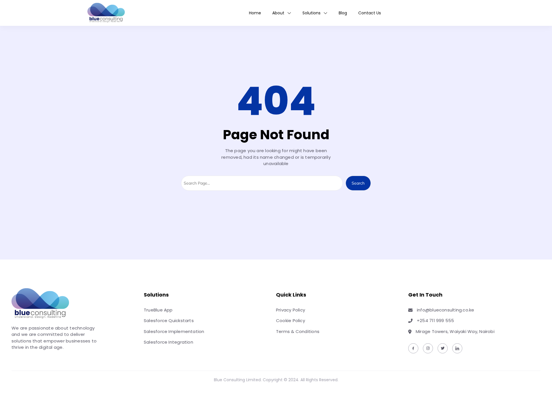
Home (255, 13)
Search (358, 183)
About (278, 13)
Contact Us (369, 13)
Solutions (311, 13)
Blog (343, 13)
